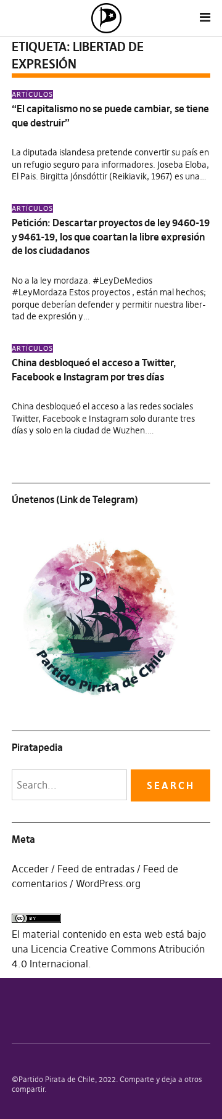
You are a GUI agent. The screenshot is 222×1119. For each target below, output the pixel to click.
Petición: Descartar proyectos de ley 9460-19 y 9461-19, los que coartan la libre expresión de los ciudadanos (111, 236)
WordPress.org (108, 883)
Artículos (32, 94)
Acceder (30, 869)
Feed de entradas (95, 869)
